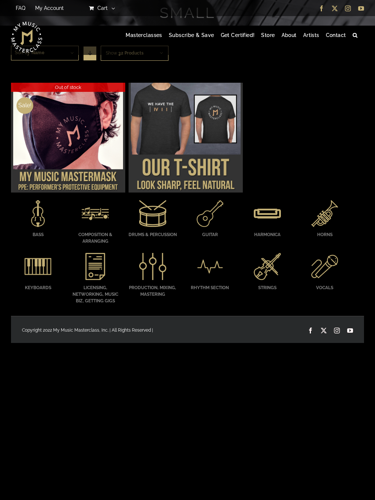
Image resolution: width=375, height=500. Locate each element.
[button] (355, 35)
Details (67, 139)
